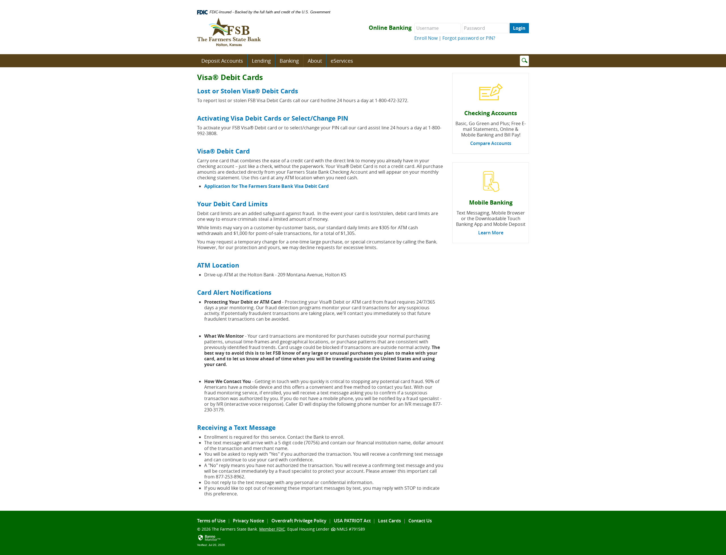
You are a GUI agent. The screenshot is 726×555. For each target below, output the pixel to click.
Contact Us (420, 521)
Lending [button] (261, 60)
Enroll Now (426, 38)
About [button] (315, 60)
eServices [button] (342, 60)
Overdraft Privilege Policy (298, 521)
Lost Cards (389, 521)
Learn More (490, 233)
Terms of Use (211, 521)
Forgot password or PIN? (468, 38)
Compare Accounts (490, 143)
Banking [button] (289, 60)
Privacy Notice (248, 521)
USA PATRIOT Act (352, 521)
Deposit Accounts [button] (222, 60)
